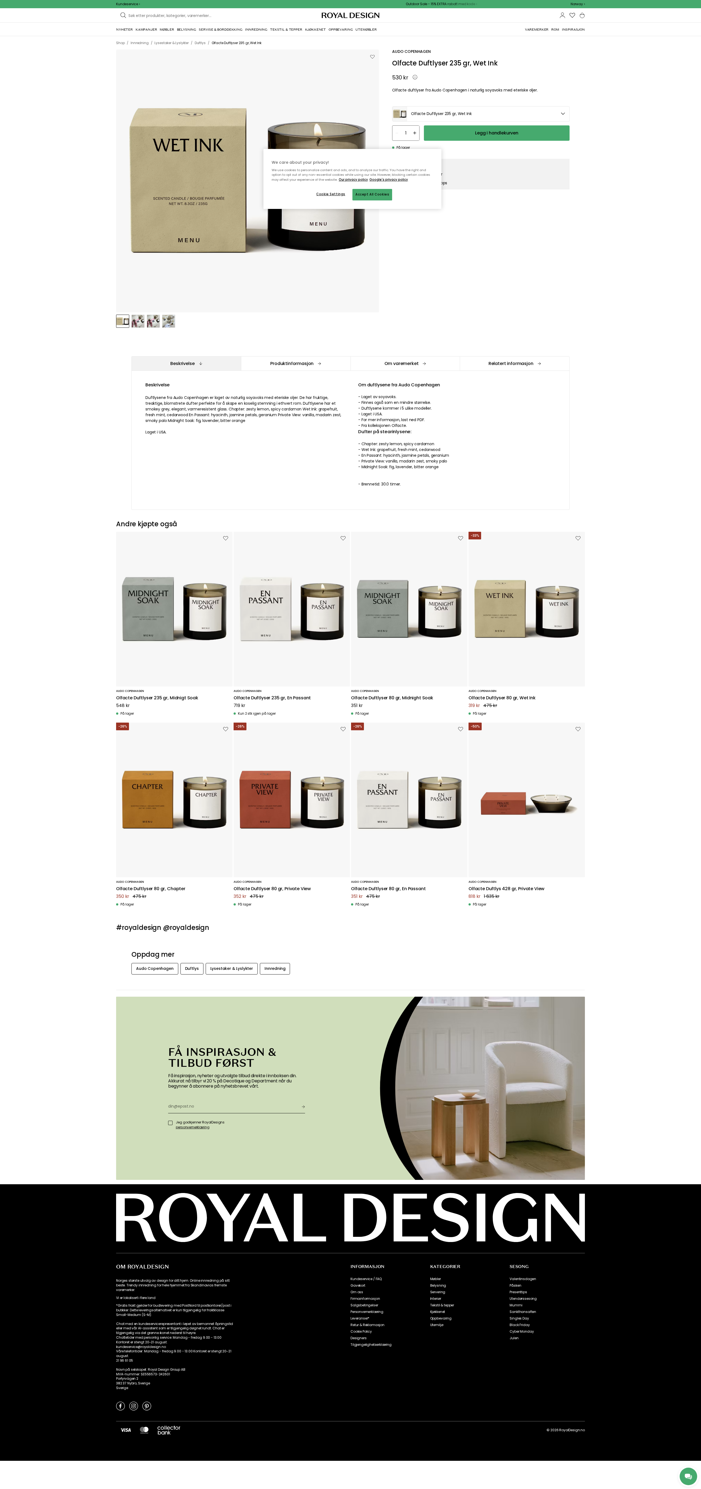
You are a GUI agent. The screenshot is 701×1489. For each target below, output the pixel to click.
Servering (438, 1292)
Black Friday (520, 1325)
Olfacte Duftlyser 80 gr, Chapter (150, 889)
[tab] (186, 363)
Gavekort (357, 1285)
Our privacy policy (353, 179)
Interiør (435, 1298)
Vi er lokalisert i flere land (135, 1298)
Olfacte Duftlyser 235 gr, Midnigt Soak (157, 698)
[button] (578, 4)
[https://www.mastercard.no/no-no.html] (144, 1430)
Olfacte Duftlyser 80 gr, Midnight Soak (392, 698)
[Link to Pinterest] (146, 1405)
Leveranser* (359, 1318)
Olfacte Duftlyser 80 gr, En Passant (388, 889)
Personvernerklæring (366, 1311)
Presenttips (518, 1292)
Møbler (435, 1279)
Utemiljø (436, 1325)
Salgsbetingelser (364, 1305)
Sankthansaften (523, 1311)
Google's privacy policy (388, 179)
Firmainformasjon (365, 1298)
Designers (358, 1338)
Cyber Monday (522, 1331)
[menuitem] (124, 29)
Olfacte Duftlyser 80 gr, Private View (272, 889)
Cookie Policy (361, 1331)
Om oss (356, 1292)
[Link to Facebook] (120, 1405)
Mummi (516, 1305)
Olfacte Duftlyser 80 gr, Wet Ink (502, 698)
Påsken (515, 1285)
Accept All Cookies (372, 194)
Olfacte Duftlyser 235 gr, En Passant (272, 698)
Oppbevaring (441, 1318)
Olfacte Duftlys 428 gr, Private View (506, 889)
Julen (514, 1338)
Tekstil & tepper (442, 1305)
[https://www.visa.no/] (125, 1430)
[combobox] (578, 4)
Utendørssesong (523, 1298)
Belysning (438, 1285)
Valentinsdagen (523, 1279)
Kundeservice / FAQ (366, 1279)
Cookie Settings (330, 194)
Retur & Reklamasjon (367, 1325)
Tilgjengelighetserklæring (371, 1344)
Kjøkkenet (437, 1311)
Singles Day (519, 1318)
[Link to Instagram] (133, 1405)
